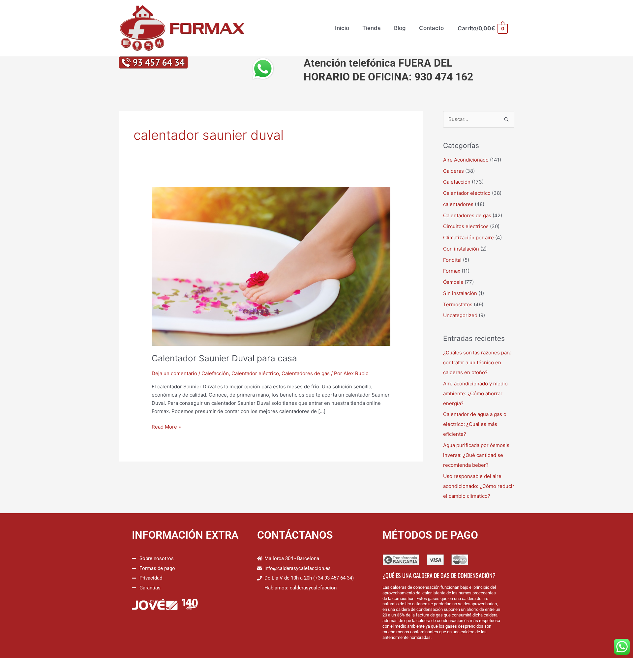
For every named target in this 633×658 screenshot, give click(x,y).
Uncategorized (460, 315)
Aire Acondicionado (466, 160)
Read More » (166, 426)
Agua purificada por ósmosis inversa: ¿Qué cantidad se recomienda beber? (476, 455)
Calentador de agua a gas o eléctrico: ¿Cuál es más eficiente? (474, 424)
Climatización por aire (468, 237)
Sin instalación (460, 293)
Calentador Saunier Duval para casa (224, 358)
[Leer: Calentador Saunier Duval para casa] (271, 266)
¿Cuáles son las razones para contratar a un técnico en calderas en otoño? (477, 362)
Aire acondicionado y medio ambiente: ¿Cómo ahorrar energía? (475, 393)
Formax (451, 271)
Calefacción (215, 373)
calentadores (458, 204)
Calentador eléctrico (255, 373)
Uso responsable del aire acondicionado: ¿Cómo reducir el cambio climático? (478, 486)
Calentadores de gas (306, 373)
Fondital (452, 260)
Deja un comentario (174, 373)
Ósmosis (453, 282)
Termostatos (457, 304)
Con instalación (461, 249)
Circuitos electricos (466, 226)
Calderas (453, 171)
